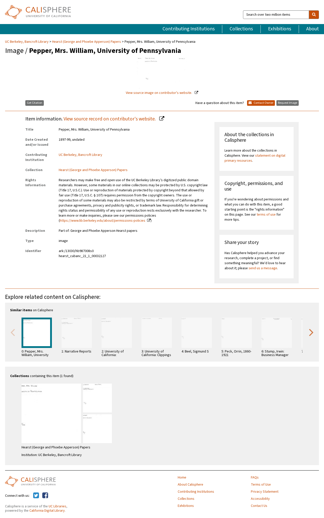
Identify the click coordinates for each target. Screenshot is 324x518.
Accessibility (260, 499)
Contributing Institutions (189, 28)
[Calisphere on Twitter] (36, 496)
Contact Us (259, 506)
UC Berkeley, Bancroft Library (27, 41)
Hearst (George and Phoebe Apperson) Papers (86, 41)
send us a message (263, 268)
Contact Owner (263, 103)
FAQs (255, 477)
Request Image (287, 103)
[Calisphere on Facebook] (45, 496)
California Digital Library (47, 510)
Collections (241, 28)
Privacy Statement (264, 491)
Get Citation (34, 103)
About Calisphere (190, 484)
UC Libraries (57, 506)
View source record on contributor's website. (110, 118)
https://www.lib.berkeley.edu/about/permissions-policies (102, 220)
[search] (314, 14)
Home (182, 477)
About (312, 28)
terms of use (266, 214)
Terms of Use (261, 484)
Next (311, 332)
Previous (12, 332)
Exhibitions (279, 28)
